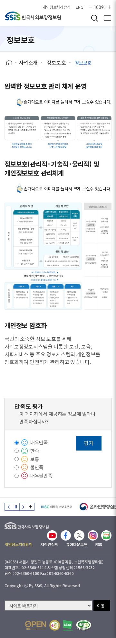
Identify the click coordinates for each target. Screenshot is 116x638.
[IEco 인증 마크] (67, 625)
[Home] (11, 63)
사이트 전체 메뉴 (107, 18)
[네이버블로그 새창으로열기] (106, 535)
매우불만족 (41, 475)
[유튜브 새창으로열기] (52, 535)
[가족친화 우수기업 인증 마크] (54, 625)
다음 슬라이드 (23, 507)
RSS (98, 544)
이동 (101, 606)
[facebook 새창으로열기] (66, 535)
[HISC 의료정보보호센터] (56, 506)
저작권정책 (49, 544)
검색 (94, 18)
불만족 (37, 467)
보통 (34, 459)
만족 (34, 450)
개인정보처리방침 (57, 7)
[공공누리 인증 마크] (35, 625)
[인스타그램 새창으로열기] (93, 535)
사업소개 (28, 62)
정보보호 (56, 62)
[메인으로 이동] (27, 524)
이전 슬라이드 (8, 507)
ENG (79, 7)
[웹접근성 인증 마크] (84, 625)
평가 (88, 443)
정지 (16, 507)
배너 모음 (30, 507)
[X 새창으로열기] (79, 535)
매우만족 (39, 442)
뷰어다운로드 (76, 544)
